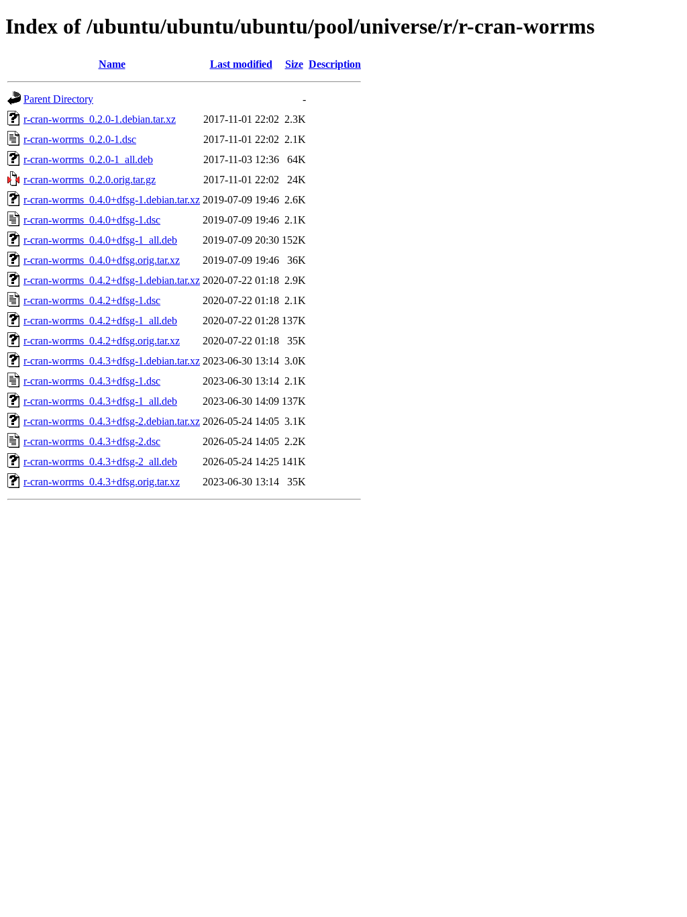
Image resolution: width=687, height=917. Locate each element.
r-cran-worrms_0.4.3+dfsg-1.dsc (91, 381)
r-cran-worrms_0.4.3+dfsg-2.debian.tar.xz (111, 421)
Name (112, 64)
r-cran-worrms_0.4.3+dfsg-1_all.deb (100, 401)
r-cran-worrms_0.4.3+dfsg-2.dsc (91, 441)
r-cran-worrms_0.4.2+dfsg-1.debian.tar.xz (111, 280)
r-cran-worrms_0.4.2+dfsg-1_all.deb (100, 320)
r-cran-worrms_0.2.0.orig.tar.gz (89, 179)
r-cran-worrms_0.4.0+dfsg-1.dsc (91, 220)
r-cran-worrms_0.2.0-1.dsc (79, 139)
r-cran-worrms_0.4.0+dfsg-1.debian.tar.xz (111, 199)
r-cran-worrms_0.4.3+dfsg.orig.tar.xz (101, 481)
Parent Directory (58, 99)
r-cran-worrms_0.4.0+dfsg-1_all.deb (100, 240)
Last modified (241, 64)
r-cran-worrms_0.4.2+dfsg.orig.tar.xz (101, 340)
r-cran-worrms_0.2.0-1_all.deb (88, 159)
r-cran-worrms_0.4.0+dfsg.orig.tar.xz (101, 260)
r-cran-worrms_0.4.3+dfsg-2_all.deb (100, 461)
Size (294, 64)
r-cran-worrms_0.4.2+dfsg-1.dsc (91, 300)
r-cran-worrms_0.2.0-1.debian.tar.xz (99, 119)
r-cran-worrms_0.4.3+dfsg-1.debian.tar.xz (111, 361)
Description (335, 64)
